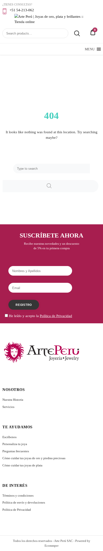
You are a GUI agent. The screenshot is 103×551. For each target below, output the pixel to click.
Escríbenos (9, 437)
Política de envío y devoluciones (23, 502)
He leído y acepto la (40, 316)
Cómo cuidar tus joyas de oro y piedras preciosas (33, 458)
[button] (90, 49)
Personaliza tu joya (14, 444)
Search (74, 34)
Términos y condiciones (18, 495)
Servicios (8, 407)
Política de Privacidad (16, 509)
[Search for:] (51, 168)
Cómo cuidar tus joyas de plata (22, 465)
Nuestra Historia (12, 399)
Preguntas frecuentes (15, 451)
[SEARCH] (50, 186)
